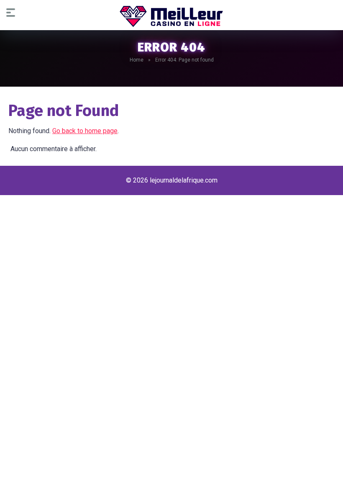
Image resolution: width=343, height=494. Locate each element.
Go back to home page (85, 131)
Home (136, 60)
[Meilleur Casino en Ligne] (171, 16)
